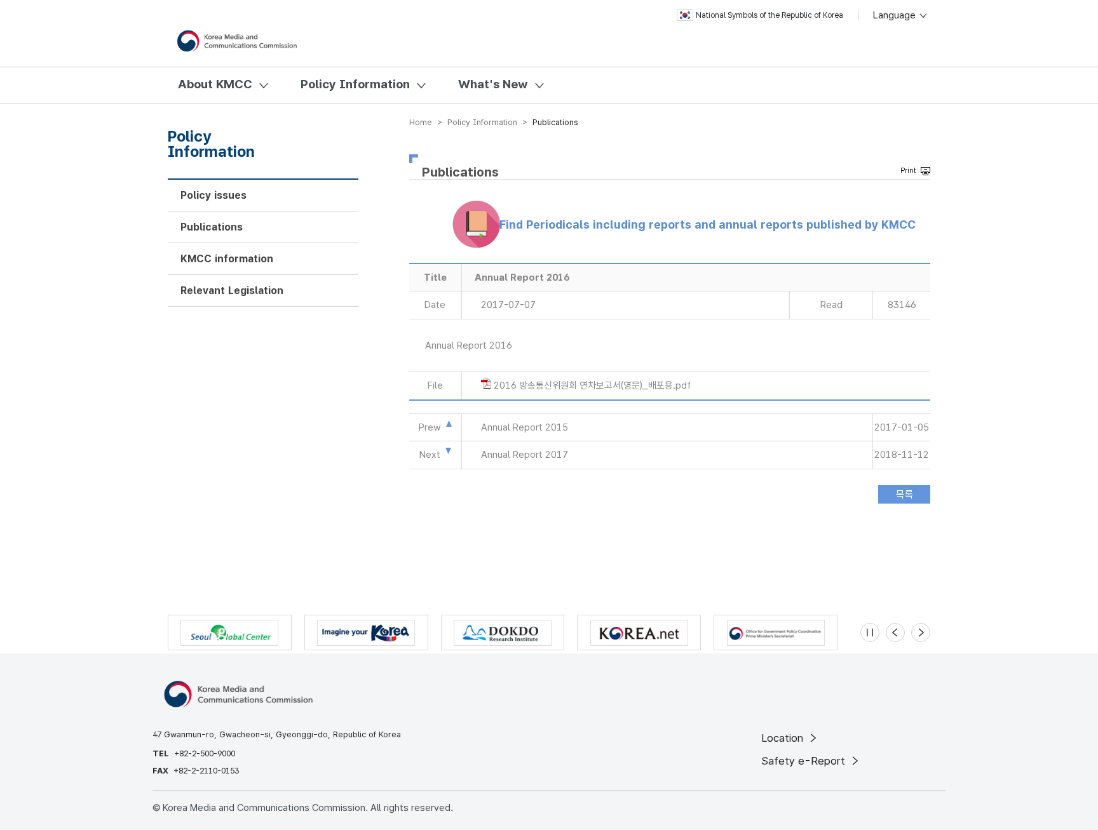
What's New (493, 84)
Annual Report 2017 (524, 454)
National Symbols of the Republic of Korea (769, 15)
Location (783, 738)
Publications (211, 227)
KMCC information (226, 259)
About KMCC (215, 84)
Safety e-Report (804, 760)
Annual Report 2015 (524, 427)
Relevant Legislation (231, 290)
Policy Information (355, 84)
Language (895, 15)
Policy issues (213, 195)
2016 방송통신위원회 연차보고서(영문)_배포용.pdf (592, 385)
